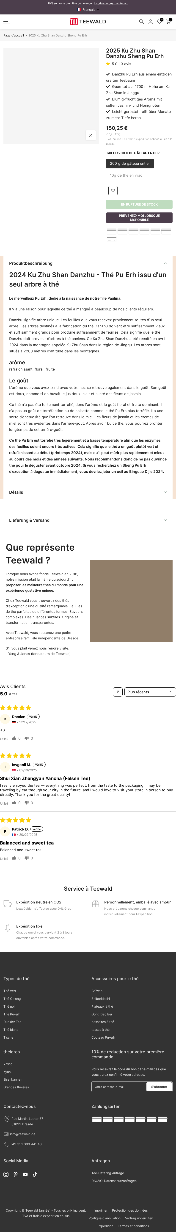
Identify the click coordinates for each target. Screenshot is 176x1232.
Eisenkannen (12, 1079)
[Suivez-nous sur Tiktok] (34, 1174)
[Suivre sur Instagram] (5, 1174)
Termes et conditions (133, 1226)
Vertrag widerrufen (139, 1218)
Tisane (8, 1037)
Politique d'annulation (105, 1218)
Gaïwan (96, 991)
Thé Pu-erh (11, 1014)
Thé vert (9, 991)
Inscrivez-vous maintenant (111, 3)
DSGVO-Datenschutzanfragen (114, 1181)
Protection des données (130, 1210)
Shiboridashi (100, 999)
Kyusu (7, 1072)
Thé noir (9, 1006)
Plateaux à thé (102, 1006)
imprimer (100, 1210)
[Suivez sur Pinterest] (15, 1174)
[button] (88, 9)
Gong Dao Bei (101, 1014)
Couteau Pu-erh (103, 1037)
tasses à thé (100, 1029)
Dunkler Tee (12, 1022)
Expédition (105, 1226)
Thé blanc (10, 1029)
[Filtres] (118, 692)
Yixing (8, 1064)
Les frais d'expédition (135, 139)
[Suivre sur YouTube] (25, 1174)
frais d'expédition (46, 1216)
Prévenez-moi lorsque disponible (139, 218)
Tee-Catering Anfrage (107, 1173)
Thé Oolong (12, 999)
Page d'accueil (13, 35)
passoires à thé (102, 1022)
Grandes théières (16, 1087)
